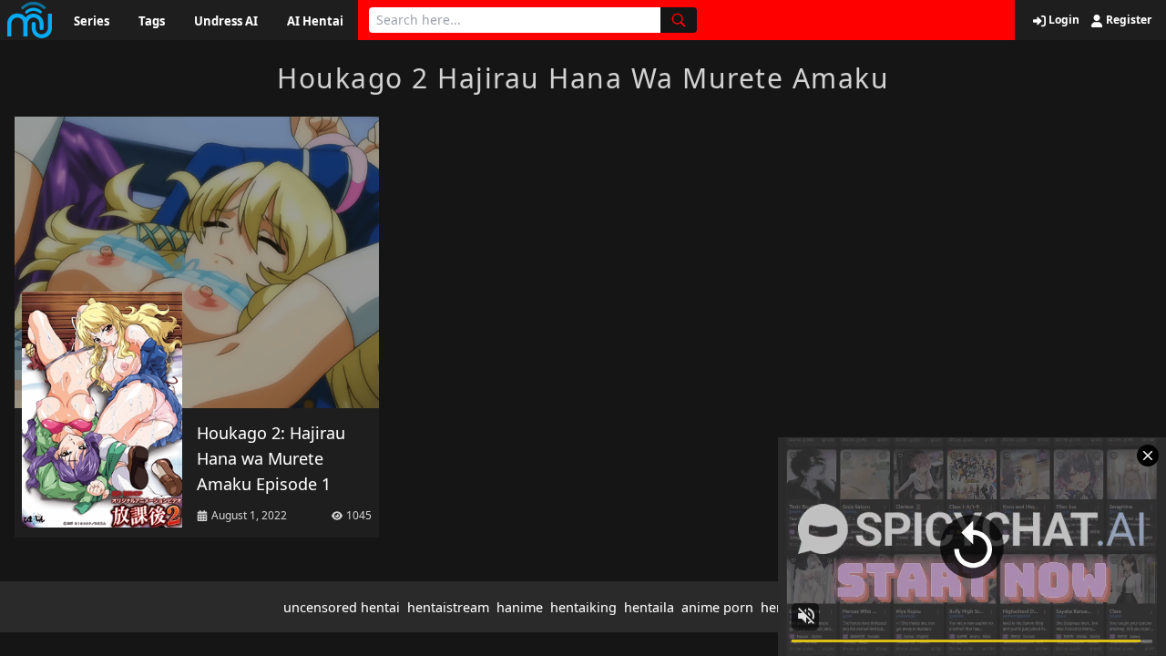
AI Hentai (315, 21)
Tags (151, 21)
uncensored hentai (341, 607)
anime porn (717, 607)
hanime (519, 607)
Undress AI (226, 21)
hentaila (649, 607)
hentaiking (583, 607)
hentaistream (448, 607)
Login (1062, 20)
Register (1127, 20)
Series (91, 21)
